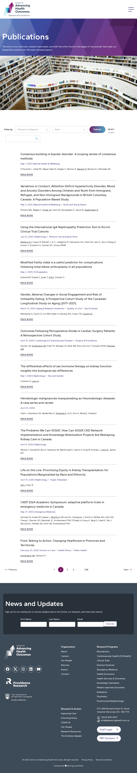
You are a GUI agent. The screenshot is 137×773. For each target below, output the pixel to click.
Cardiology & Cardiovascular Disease (53, 340)
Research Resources (71, 731)
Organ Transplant (58, 479)
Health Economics (106, 674)
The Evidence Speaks (71, 736)
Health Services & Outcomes (111, 678)
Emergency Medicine (45, 512)
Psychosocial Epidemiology (110, 701)
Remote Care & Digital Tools (63, 236)
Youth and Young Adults (74, 204)
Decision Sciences (105, 665)
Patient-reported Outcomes (111, 687)
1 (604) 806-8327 (109, 717)
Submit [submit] (97, 129)
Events (64, 669)
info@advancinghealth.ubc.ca (115, 720)
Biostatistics (103, 651)
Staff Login (106, 729)
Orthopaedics (40, 272)
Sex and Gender (56, 376)
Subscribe (110, 624)
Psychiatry (102, 696)
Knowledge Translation (108, 683)
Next (126, 569)
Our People (66, 660)
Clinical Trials (103, 660)
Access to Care (47, 550)
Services (65, 665)
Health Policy (64, 550)
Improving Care (68, 713)
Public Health (80, 550)
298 (86, 569)
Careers (65, 656)
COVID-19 (65, 722)
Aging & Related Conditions (50, 308)
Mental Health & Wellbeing (46, 163)
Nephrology (40, 236)
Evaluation (102, 692)
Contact (65, 674)
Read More (26, 174)
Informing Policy (69, 718)
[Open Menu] (131, 9)
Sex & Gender (91, 308)
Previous (13, 569)
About (64, 651)
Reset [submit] (111, 129)
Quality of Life (74, 308)
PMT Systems (107, 738)
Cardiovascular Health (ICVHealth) (114, 656)
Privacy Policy (87, 760)
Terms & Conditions (104, 760)
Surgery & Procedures (86, 340)
